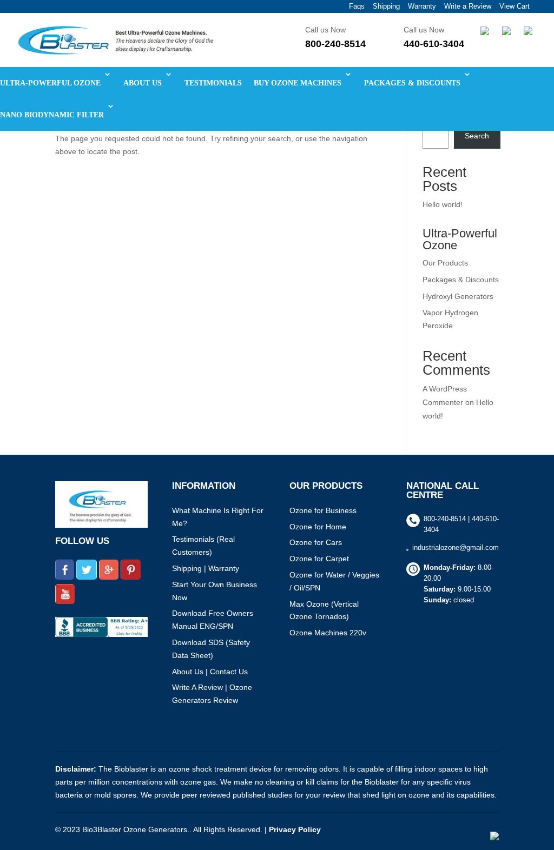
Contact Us (229, 671)
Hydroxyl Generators (458, 296)
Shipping (386, 6)
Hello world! (443, 204)
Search (477, 135)
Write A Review (197, 687)
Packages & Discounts (412, 83)
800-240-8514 (335, 43)
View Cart (514, 6)
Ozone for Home (317, 526)
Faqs (357, 6)
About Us (187, 671)
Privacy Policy (295, 829)
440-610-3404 (434, 43)
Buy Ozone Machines (297, 83)
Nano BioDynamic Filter (52, 115)
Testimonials (213, 83)
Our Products (445, 262)
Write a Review (467, 6)
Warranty (422, 6)
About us (142, 83)
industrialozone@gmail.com (455, 547)
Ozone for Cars (315, 542)
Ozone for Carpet (319, 558)
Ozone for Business (323, 510)
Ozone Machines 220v (327, 632)
